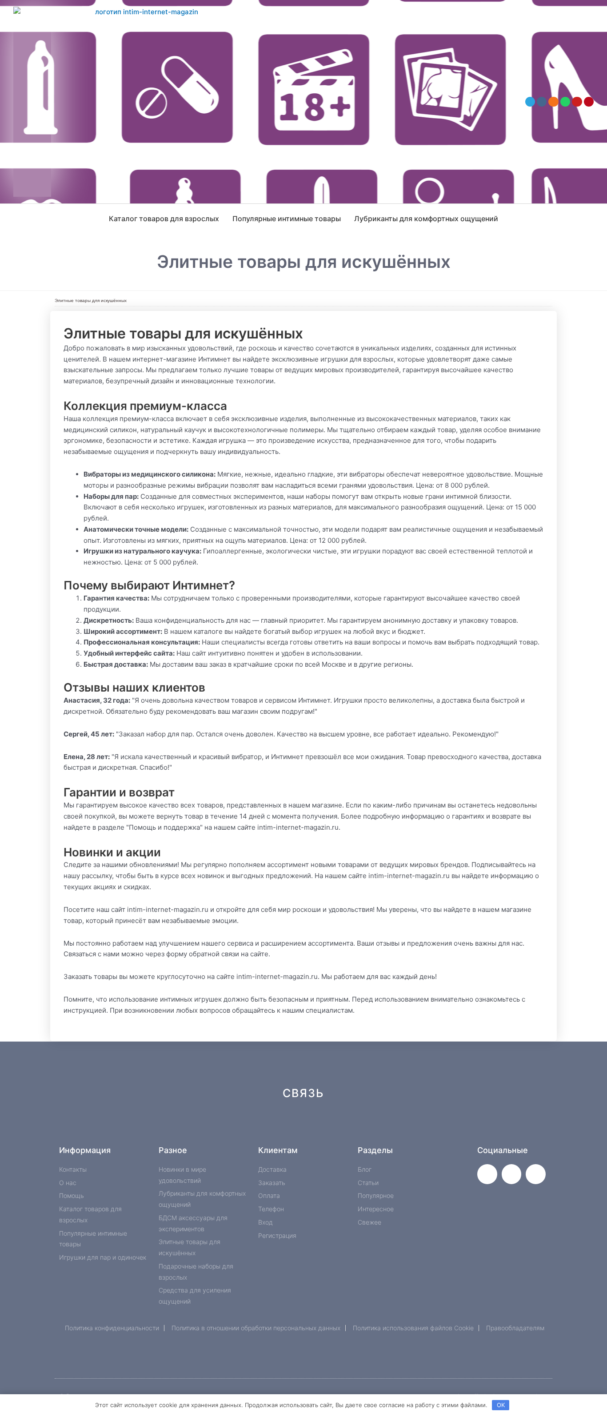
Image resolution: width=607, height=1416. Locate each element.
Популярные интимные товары (286, 218)
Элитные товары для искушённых (91, 300)
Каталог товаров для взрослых (164, 218)
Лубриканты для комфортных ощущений (426, 218)
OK (501, 1404)
